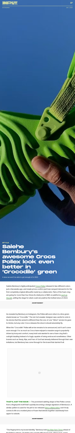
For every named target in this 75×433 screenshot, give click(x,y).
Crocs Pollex (40, 286)
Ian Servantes (6, 7)
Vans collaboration (52, 407)
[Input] (9, 3)
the (55, 430)
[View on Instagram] (39, 372)
